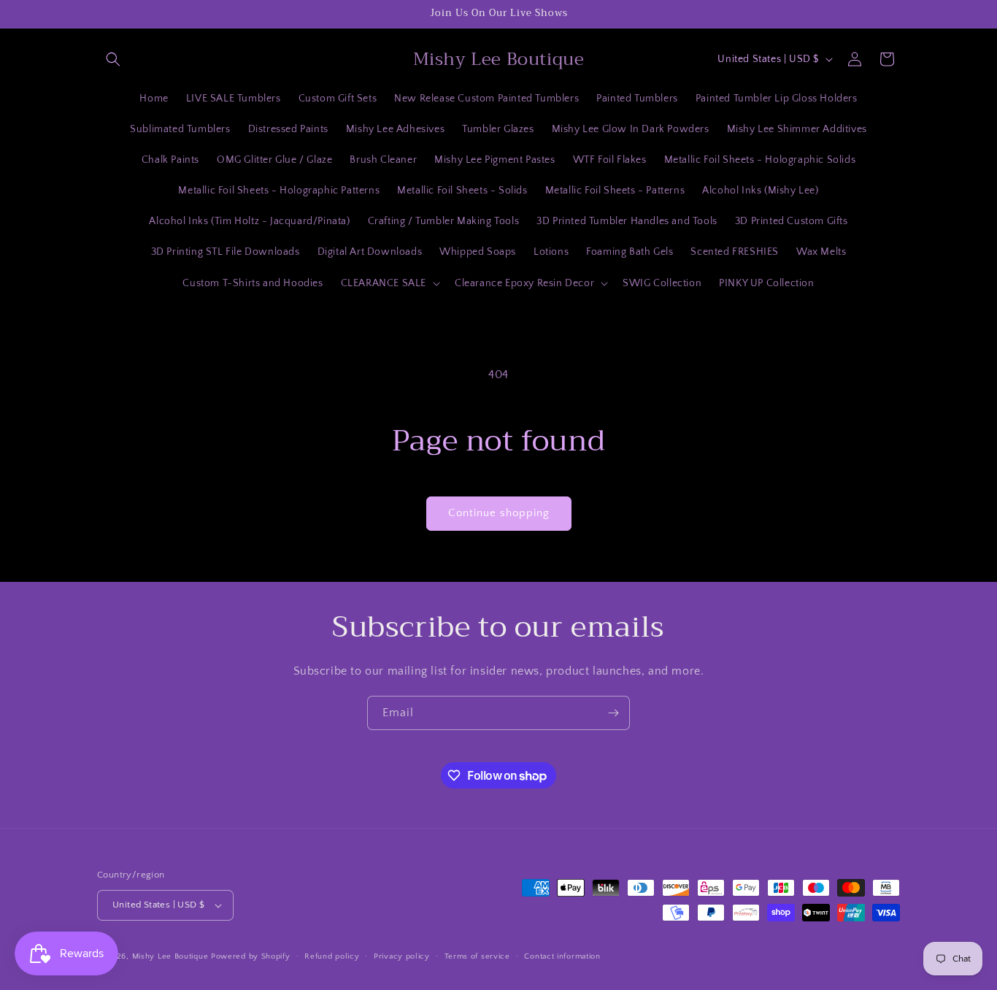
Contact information (562, 956)
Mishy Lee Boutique (170, 956)
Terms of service (477, 956)
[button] (113, 59)
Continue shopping (499, 513)
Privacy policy (402, 956)
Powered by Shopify (250, 956)
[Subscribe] (613, 713)
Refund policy (331, 956)
